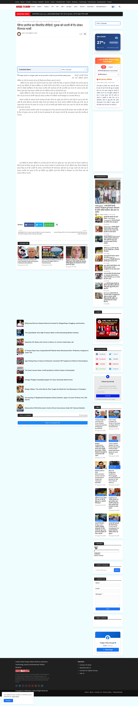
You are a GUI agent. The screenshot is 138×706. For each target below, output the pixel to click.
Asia (75, 7)
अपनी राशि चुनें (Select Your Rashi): (108, 71)
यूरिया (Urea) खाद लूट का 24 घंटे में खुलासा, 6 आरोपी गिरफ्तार (111, 249)
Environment (92, 2)
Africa (82, 7)
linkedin (115, 359)
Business (75, 2)
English (111, 67)
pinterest (115, 364)
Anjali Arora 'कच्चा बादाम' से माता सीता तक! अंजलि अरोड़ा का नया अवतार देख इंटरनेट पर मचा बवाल (111, 229)
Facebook (30, 225)
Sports (47, 2)
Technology (82, 2)
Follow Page (109, 649)
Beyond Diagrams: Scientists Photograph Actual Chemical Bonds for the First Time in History (114, 477)
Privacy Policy (107, 692)
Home (17, 2)
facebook (102, 354)
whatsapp (102, 369)
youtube (102, 364)
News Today (32, 691)
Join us (82, 673)
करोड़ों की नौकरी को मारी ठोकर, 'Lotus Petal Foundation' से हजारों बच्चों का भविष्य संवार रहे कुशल (112, 219)
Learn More (15, 696)
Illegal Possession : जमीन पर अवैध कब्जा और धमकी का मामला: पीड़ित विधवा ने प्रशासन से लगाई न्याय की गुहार (76, 262)
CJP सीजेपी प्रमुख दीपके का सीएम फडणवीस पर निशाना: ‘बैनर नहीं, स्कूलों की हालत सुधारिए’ (111, 286)
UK (57, 7)
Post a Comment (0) (52, 423)
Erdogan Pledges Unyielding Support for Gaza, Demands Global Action (49, 380)
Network (40, 2)
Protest (109, 2)
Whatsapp (50, 225)
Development (101, 2)
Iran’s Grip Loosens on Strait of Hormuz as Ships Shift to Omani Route (52, 261)
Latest (39, 7)
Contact (28, 2)
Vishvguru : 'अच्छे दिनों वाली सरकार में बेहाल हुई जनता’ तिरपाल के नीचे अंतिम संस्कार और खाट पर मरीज (107, 209)
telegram (115, 369)
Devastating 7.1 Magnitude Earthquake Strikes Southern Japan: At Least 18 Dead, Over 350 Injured (56, 398)
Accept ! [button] (8, 700)
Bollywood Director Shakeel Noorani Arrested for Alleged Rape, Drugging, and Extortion (55, 323)
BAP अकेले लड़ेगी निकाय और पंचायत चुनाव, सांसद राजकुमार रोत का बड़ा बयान (112, 267)
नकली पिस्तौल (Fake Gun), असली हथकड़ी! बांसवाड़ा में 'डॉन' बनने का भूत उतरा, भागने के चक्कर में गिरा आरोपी (60, 14)
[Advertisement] (54, 46)
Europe (69, 7)
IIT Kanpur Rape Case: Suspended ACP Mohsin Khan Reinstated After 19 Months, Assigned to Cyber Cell (56, 351)
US (52, 7)
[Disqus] (52, 450)
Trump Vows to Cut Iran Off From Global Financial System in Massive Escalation (28, 261)
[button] (119, 7)
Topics (46, 7)
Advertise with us (85, 668)
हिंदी (104, 67)
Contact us (98, 692)
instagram (102, 359)
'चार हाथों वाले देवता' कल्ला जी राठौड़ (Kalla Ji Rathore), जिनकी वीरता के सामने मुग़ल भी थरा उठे (112, 258)
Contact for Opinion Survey (89, 671)
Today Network (117, 692)
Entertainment (60, 2)
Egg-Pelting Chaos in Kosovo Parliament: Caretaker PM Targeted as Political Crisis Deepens (56, 361)
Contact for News (85, 665)
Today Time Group (55, 694)
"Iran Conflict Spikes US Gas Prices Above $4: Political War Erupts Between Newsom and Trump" (114, 449)
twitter (116, 354)
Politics (68, 2)
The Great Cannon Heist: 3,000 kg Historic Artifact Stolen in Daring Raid (49, 370)
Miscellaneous (101, 7)
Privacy (34, 2)
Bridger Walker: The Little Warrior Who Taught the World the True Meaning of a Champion (55, 389)
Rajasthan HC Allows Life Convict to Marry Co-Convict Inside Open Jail (49, 342)
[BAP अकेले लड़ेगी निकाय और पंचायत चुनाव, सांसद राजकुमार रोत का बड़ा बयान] (99, 268)
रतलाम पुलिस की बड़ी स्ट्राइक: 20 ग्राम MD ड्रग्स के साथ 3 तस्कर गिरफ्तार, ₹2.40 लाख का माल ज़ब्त (112, 276)
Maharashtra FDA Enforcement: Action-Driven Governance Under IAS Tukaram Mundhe (55, 408)
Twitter (40, 225)
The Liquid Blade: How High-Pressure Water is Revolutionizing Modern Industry (52, 333)
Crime (53, 2)
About (22, 2)
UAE (62, 7)
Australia (90, 7)
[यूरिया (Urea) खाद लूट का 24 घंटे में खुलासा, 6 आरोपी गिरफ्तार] (99, 250)
